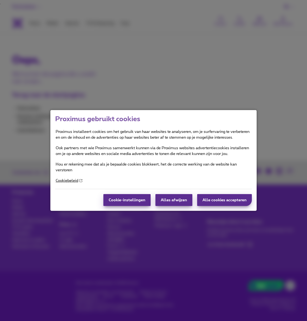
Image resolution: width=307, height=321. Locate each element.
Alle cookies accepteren (224, 200)
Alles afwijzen (174, 200)
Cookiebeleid (67, 181)
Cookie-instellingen (127, 200)
